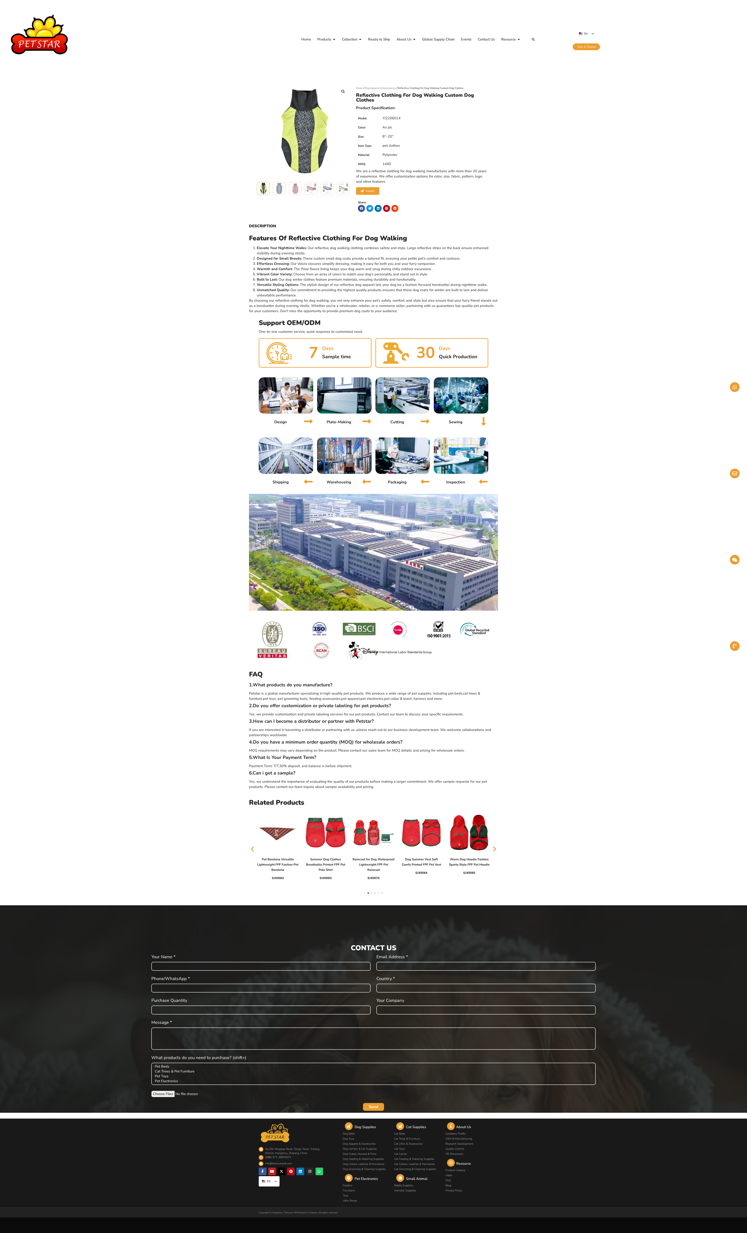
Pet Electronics (366, 1178)
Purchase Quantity (169, 1000)
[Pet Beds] (372, 1066)
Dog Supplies (365, 1127)
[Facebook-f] (263, 1171)
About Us (463, 1127)
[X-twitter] (281, 1171)
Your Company (390, 1000)
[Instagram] (310, 1171)
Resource (463, 1163)
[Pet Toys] (372, 1076)
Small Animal (416, 1178)
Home (359, 88)
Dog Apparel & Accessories (380, 88)
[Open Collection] (360, 39)
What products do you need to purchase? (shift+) (198, 1058)
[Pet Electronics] (372, 1081)
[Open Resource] (518, 39)
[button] (533, 39)
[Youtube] (272, 1171)
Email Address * (392, 957)
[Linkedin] (300, 1171)
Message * (161, 1022)
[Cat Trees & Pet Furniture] (372, 1071)
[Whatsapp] (319, 1171)
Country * (385, 979)
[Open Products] (334, 39)
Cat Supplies (416, 1127)
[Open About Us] (414, 39)
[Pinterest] (291, 1171)
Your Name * (163, 957)
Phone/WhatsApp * (170, 979)
